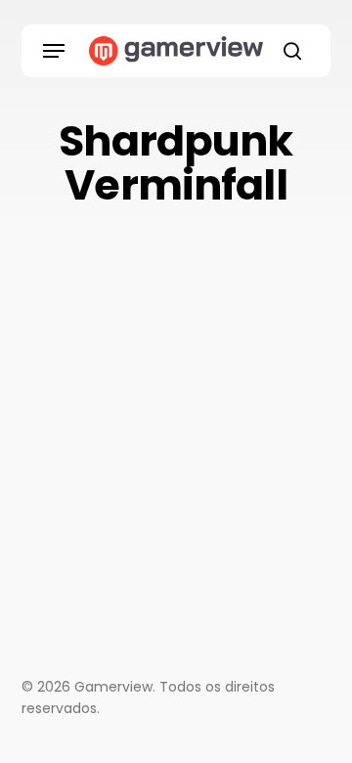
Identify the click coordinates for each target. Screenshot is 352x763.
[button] (54, 51)
